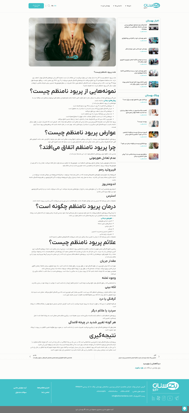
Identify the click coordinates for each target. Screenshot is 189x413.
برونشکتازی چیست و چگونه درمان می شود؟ (134, 144)
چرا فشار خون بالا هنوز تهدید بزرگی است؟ (135, 100)
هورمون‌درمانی (106, 218)
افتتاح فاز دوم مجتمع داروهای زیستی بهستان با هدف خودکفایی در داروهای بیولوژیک (135, 27)
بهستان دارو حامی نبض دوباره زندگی (136, 49)
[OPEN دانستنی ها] (113, 6)
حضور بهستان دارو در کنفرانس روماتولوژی (134, 38)
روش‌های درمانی (110, 100)
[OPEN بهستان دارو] (101, 6)
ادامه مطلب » (143, 31)
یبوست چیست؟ (142, 122)
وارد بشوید (139, 368)
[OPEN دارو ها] (125, 6)
